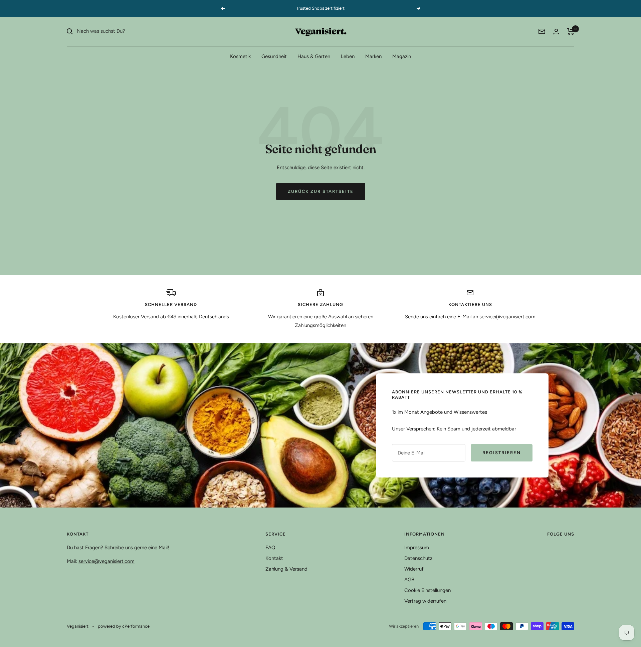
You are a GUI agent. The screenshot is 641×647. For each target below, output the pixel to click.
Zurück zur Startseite (321, 191)
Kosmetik (240, 56)
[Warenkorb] (570, 31)
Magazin (401, 56)
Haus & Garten (313, 56)
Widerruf (414, 569)
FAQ (270, 548)
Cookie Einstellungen (427, 590)
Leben (348, 56)
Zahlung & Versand (286, 569)
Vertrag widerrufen (425, 601)
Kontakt (274, 558)
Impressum (416, 548)
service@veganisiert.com (106, 561)
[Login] (556, 31)
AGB (409, 580)
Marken (373, 56)
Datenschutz (418, 558)
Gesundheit (274, 56)
